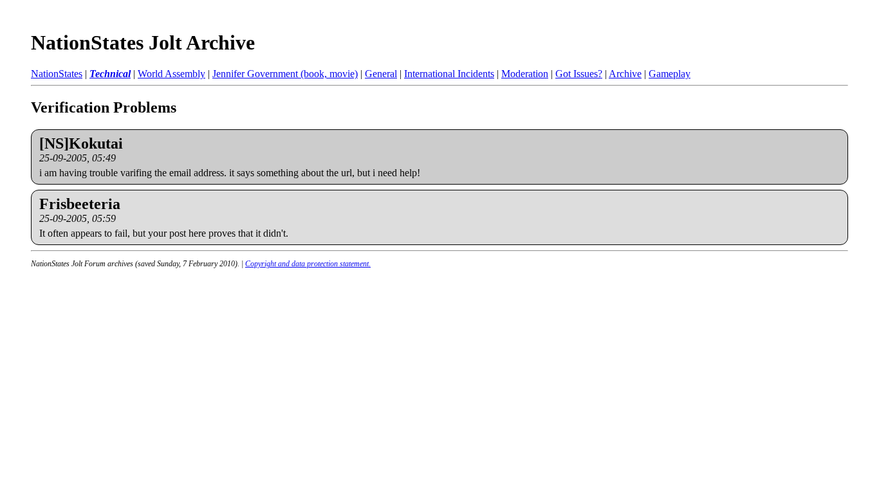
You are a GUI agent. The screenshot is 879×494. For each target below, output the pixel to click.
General (381, 73)
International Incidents (449, 73)
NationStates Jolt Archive (143, 42)
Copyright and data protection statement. (308, 263)
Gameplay (669, 73)
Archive (625, 73)
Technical (110, 73)
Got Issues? (578, 73)
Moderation (524, 73)
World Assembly (171, 73)
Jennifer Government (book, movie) (285, 73)
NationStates (56, 73)
